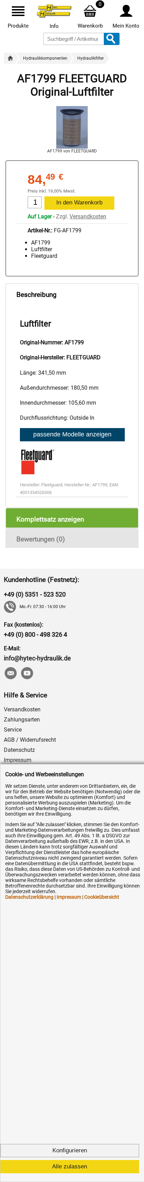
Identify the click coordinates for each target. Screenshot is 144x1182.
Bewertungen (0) (40, 539)
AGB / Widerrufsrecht (30, 739)
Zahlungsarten (22, 719)
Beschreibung (36, 295)
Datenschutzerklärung (29, 897)
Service (13, 729)
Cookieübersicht (101, 897)
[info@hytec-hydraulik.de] (10, 674)
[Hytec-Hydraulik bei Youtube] (26, 674)
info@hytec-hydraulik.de (37, 658)
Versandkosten (88, 216)
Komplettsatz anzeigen (50, 519)
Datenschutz (19, 750)
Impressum (17, 760)
